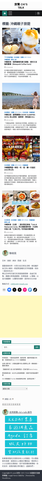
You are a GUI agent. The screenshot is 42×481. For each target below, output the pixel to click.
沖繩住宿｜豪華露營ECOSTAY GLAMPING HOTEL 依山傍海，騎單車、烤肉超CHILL (19, 116)
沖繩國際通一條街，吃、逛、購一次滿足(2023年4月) (19, 168)
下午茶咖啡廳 (8, 57)
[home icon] (4, 13)
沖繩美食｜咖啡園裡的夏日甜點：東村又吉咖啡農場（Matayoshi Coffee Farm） (20, 63)
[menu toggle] (10, 13)
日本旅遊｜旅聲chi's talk (22, 57)
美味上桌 (13, 59)
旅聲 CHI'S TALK (21, 6)
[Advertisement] (21, 317)
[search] (38, 13)
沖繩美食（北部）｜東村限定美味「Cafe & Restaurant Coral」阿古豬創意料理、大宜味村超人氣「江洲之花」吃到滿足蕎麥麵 (21, 226)
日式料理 (7, 220)
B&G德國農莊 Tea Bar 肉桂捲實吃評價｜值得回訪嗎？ (19, 379)
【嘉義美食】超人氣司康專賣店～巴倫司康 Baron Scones (19, 369)
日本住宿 (25, 112)
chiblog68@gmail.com (19, 284)
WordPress (6, 478)
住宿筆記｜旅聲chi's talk (13, 112)
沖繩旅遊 (7, 59)
